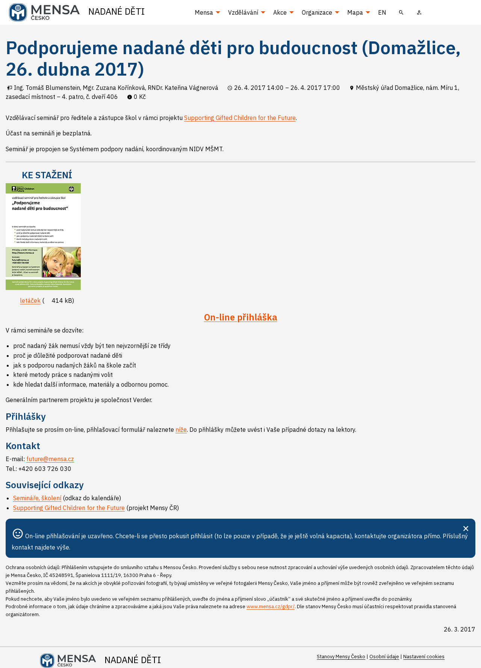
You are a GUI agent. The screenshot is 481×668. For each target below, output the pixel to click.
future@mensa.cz (50, 459)
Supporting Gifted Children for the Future (240, 117)
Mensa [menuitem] (204, 12)
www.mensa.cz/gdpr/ (271, 606)
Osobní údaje (384, 656)
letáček (30, 300)
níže (181, 429)
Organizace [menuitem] (317, 12)
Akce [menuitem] (280, 12)
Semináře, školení (37, 498)
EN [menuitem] (382, 12)
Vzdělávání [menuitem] (243, 12)
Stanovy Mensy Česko (341, 656)
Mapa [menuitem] (355, 12)
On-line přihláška (240, 317)
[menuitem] (401, 12)
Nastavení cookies (424, 656)
